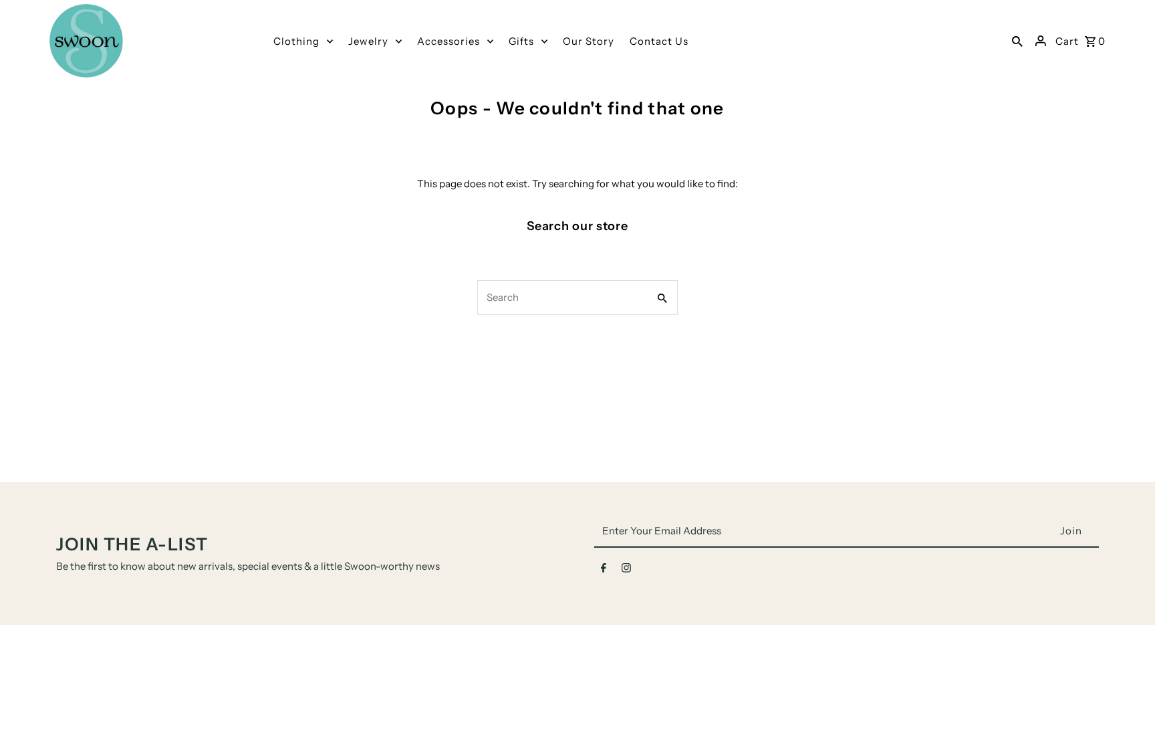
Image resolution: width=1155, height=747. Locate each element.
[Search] (1017, 41)
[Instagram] (626, 570)
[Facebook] (603, 570)
